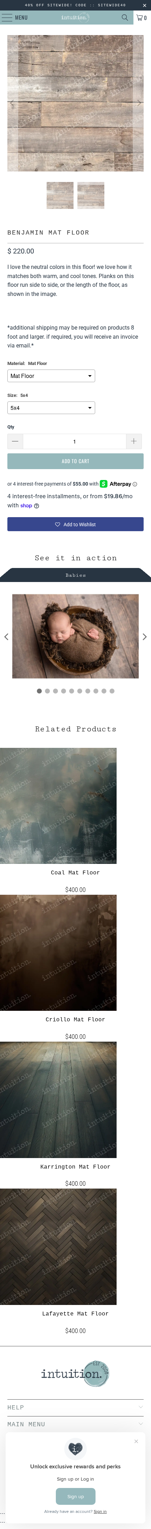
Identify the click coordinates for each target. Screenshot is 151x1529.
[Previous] (12, 103)
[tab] (75, 574)
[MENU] (3, 18)
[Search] (125, 18)
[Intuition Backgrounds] (75, 18)
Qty (10, 426)
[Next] (138, 103)
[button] (75, 524)
